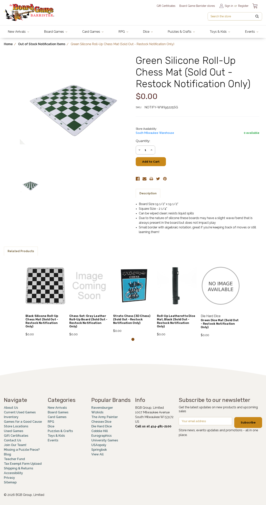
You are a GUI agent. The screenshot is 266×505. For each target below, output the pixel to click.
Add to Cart (45, 291)
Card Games (91, 31)
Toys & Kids (218, 31)
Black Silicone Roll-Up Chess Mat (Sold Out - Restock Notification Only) (42, 321)
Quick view (45, 280)
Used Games (13, 431)
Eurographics (101, 435)
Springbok (99, 450)
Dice (146, 31)
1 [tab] (132, 339)
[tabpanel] (45, 298)
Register (243, 5)
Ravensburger (102, 407)
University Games (104, 440)
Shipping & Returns (18, 468)
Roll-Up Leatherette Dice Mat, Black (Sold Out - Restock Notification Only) (176, 321)
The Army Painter (104, 417)
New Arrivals (17, 31)
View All (97, 454)
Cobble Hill (99, 431)
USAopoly (98, 445)
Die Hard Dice (101, 426)
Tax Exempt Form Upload (23, 464)
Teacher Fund (14, 459)
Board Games (54, 31)
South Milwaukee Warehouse (155, 132)
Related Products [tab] (21, 251)
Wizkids (97, 412)
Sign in (229, 5)
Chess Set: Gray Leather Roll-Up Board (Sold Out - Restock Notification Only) (88, 321)
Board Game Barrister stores (197, 5)
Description (148, 193)
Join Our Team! (15, 445)
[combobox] (235, 16)
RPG (122, 31)
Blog (7, 454)
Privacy (9, 478)
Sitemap (10, 482)
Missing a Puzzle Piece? (22, 450)
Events (250, 31)
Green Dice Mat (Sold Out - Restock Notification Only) (220, 323)
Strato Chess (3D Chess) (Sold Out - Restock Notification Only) (131, 319)
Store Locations (16, 426)
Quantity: (143, 141)
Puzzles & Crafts (180, 31)
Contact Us (12, 440)
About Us (11, 407)
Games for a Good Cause (23, 421)
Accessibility (13, 473)
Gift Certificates (166, 5)
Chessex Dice (101, 421)
